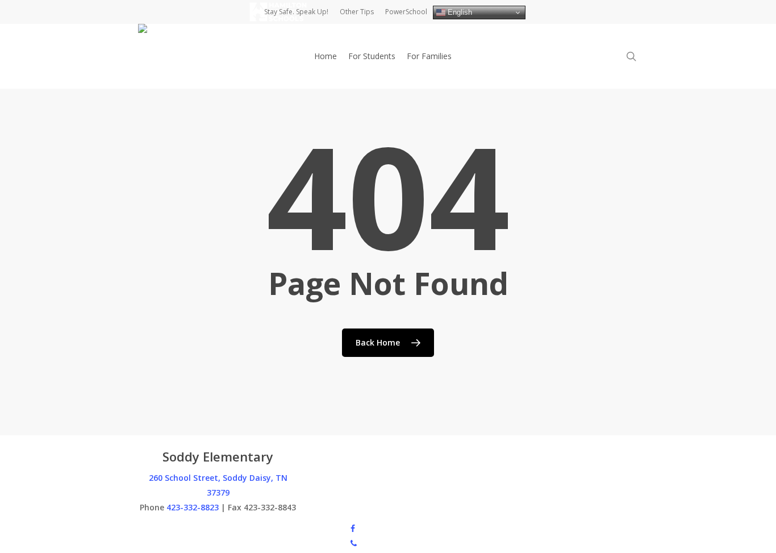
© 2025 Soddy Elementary (186, 527)
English (458, 12)
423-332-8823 (192, 507)
